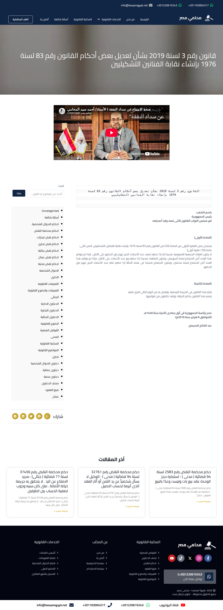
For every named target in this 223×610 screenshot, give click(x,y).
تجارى (55, 356)
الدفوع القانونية (50, 323)
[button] (47, 416)
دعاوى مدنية (51, 376)
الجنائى (55, 297)
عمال (55, 396)
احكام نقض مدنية (48, 263)
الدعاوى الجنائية (50, 316)
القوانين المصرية (49, 330)
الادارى (55, 277)
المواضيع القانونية (48, 350)
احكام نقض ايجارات (48, 237)
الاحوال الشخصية (49, 270)
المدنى (55, 336)
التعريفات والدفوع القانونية (43, 290)
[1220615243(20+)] (209, 576)
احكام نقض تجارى (48, 244)
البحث (61, 186)
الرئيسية (144, 19)
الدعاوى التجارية (50, 310)
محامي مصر (190, 18)
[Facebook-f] (208, 558)
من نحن (130, 19)
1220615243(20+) (190, 574)
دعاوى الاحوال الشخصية (45, 363)
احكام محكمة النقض (46, 230)
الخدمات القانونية (111, 19)
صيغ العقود (52, 389)
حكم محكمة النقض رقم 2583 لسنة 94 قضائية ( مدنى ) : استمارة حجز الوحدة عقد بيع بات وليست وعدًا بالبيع (183, 476)
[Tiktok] (180, 558)
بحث (19, 193)
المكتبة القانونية (83, 19)
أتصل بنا (44, 19)
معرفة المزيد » (204, 502)
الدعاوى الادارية (50, 303)
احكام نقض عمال (48, 257)
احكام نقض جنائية (48, 250)
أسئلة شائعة (61, 19)
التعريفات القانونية (48, 283)
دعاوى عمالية (51, 370)
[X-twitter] (190, 558)
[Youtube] (171, 558)
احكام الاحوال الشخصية (45, 224)
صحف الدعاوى (50, 383)
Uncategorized (50, 210)
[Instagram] (199, 558)
